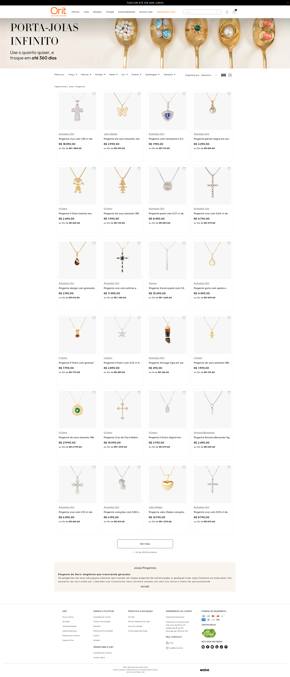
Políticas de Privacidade (103, 631)
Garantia (96, 626)
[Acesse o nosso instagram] (203, 647)
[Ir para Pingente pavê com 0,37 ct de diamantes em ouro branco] (167, 200)
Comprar (77, 155)
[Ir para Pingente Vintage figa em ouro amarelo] (167, 349)
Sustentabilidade (126, 11)
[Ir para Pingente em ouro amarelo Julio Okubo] (122, 126)
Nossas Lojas (146, 11)
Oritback (96, 640)
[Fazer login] (227, 11)
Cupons (96, 636)
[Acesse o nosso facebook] (207, 647)
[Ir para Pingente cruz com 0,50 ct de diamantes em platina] (212, 499)
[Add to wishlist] (94, 94)
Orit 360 (131, 617)
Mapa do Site (68, 640)
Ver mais (145, 543)
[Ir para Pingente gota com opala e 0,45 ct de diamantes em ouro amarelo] (212, 275)
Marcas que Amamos (71, 636)
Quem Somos (68, 617)
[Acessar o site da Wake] (204, 670)
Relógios (97, 11)
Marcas (75, 11)
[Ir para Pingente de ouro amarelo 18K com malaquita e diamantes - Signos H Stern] (77, 424)
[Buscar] (217, 12)
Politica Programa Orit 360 (139, 621)
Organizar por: (192, 75)
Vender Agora (99, 657)
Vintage (110, 11)
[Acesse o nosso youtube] (212, 647)
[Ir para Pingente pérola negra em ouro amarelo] (212, 126)
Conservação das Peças (137, 631)
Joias (86, 11)
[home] (58, 11)
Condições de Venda (101, 617)
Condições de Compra (102, 653)
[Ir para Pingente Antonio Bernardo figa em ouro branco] (212, 424)
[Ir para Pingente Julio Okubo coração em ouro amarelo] (167, 499)
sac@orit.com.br (176, 648)
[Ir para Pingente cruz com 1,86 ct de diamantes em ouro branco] (77, 126)
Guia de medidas (135, 626)
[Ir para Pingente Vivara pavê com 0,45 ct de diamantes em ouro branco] (167, 275)
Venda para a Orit (166, 11)
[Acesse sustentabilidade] (209, 633)
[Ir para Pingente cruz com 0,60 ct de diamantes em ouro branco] (212, 200)
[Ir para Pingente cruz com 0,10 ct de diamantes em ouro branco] (77, 499)
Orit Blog (65, 621)
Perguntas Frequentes (175, 617)
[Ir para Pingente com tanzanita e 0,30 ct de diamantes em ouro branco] (167, 126)
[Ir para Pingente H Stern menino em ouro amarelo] (77, 200)
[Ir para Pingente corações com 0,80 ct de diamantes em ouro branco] (122, 499)
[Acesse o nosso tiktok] (221, 647)
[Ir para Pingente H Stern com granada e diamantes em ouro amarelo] (77, 349)
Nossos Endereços (69, 631)
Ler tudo (145, 586)
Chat (171, 643)
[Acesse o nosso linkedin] (217, 647)
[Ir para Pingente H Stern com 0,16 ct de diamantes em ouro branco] (122, 349)
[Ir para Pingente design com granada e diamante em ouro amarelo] (77, 275)
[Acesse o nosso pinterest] (226, 647)
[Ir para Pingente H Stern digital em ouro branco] (167, 424)
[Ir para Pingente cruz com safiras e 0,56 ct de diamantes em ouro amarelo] (122, 275)
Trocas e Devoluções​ (101, 621)
